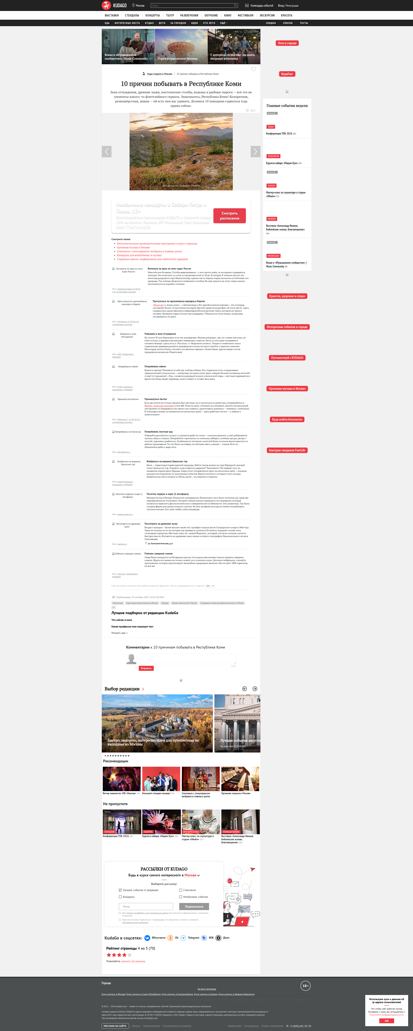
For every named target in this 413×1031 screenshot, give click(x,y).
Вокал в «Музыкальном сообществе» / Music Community (286, 264)
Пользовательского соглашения (135, 922)
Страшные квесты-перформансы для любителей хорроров (152, 259)
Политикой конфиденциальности (386, 1014)
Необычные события (195, 897)
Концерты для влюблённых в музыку (139, 255)
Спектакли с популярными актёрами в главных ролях (149, 251)
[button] (255, 151)
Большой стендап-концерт (158, 793)
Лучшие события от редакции (140, 890)
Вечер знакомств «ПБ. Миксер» (121, 793)
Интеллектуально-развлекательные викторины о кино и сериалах (157, 243)
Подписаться (194, 906)
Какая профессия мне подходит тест (132, 626)
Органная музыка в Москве (133, 247)
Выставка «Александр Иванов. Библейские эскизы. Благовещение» (237, 839)
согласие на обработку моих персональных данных (147, 913)
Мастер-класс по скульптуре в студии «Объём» (198, 838)
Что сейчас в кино (121, 619)
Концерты (129, 897)
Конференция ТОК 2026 (118, 836)
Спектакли (189, 890)
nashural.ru (122, 544)
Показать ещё (118, 632)
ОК (387, 1020)
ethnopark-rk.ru (123, 452)
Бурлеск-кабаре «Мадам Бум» (160, 836)
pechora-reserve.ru (125, 514)
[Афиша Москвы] (114, 5)
